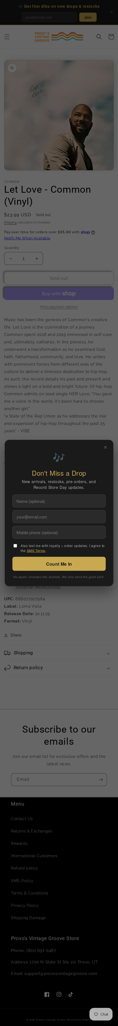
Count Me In (59, 564)
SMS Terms (36, 550)
